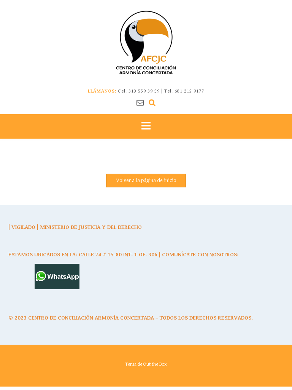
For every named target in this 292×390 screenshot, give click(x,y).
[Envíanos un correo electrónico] (140, 103)
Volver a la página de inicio (146, 180)
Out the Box (155, 364)
